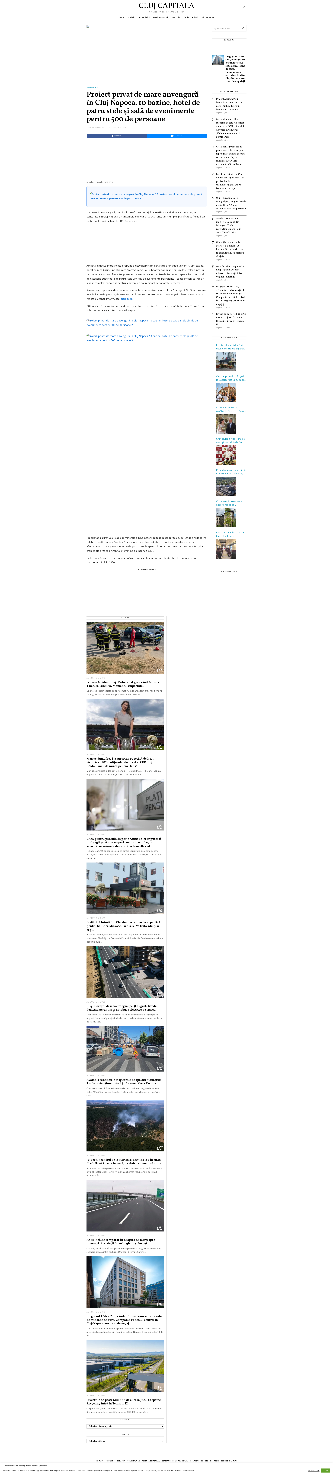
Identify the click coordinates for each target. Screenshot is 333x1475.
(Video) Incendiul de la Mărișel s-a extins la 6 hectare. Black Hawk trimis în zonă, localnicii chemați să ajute (230, 249)
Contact (100, 1461)
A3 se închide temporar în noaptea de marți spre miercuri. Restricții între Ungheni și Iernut (121, 1242)
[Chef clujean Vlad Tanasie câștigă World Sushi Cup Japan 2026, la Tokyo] (226, 455)
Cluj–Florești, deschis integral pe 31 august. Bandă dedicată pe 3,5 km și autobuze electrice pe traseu (122, 1008)
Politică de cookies (199, 1461)
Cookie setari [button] (313, 1470)
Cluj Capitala (92, 87)
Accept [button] (325, 1470)
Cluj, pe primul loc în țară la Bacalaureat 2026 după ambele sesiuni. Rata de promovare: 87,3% (230, 378)
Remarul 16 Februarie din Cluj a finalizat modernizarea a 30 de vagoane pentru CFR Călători (230, 534)
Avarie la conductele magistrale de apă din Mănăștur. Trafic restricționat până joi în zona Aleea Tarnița (228, 225)
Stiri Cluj (132, 17)
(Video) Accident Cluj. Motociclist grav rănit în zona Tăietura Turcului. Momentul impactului (123, 684)
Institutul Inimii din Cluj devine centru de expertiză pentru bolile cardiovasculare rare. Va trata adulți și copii (231, 346)
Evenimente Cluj (160, 17)
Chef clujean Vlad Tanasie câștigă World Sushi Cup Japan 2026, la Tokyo (230, 440)
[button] (243, 28)
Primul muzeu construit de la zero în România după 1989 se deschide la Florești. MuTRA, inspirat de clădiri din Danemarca (231, 471)
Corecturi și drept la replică (175, 1461)
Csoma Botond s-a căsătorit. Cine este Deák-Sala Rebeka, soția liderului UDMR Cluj (231, 409)
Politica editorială (151, 1461)
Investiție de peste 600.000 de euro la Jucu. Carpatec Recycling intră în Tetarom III (124, 1402)
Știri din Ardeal (191, 17)
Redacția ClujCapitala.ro (128, 1461)
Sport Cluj (175, 17)
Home (121, 17)
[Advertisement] (147, 161)
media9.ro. (126, 299)
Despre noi (110, 1461)
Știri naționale (207, 17)
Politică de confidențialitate (223, 1461)
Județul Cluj (144, 17)
